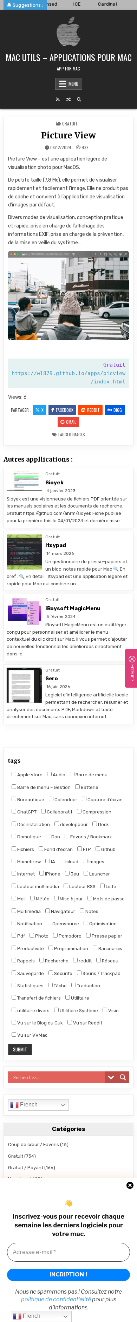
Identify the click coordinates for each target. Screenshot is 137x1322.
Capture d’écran (104, 799)
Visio (113, 1010)
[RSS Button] (58, 99)
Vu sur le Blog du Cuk (39, 1022)
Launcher (99, 874)
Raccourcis (109, 948)
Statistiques (30, 985)
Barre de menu (90, 774)
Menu (73, 83)
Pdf (20, 936)
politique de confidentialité (56, 1299)
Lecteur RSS (82, 886)
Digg (117, 410)
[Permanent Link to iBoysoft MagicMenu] (24, 611)
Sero (51, 678)
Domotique (28, 836)
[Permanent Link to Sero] (24, 685)
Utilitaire (79, 998)
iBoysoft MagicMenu (72, 608)
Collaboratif (59, 812)
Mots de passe (108, 898)
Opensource (65, 923)
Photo (41, 936)
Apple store (29, 774)
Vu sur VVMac (31, 1035)
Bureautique (30, 799)
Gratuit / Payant (25, 1167)
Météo (42, 898)
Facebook (64, 410)
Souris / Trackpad (100, 973)
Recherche (56, 960)
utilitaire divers (33, 1010)
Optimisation (102, 923)
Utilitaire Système (78, 1010)
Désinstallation (33, 824)
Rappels (25, 960)
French (28, 1105)
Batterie (89, 787)
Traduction (88, 985)
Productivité (30, 948)
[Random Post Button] (68, 99)
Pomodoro (69, 936)
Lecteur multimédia (37, 886)
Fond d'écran (58, 849)
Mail (21, 898)
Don (55, 836)
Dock (103, 824)
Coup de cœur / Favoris (33, 1144)
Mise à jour (71, 898)
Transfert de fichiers (38, 998)
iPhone (52, 874)
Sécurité (62, 973)
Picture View (68, 135)
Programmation (70, 948)
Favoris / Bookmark (90, 836)
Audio (58, 774)
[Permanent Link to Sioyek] (24, 481)
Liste (110, 886)
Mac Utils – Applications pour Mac (69, 57)
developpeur (73, 824)
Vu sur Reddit (87, 1022)
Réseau (109, 960)
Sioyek (54, 482)
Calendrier (65, 799)
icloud (71, 861)
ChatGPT (26, 812)
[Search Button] (79, 99)
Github (108, 849)
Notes (91, 911)
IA (52, 861)
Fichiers (25, 849)
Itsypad (55, 545)
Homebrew (28, 861)
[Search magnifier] (123, 1077)
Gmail (71, 422)
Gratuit (70, 124)
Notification (29, 923)
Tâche (60, 985)
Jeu (74, 874)
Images (78, 434)
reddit (85, 960)
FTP (86, 849)
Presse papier (106, 936)
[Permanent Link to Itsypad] (24, 552)
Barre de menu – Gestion (43, 787)
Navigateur (62, 911)
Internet (25, 874)
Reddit (93, 410)
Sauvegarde (30, 973)
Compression (96, 812)
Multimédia (28, 911)
